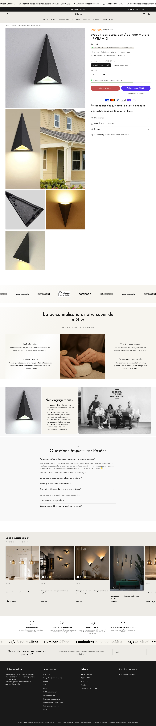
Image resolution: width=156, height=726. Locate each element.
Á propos (46, 674)
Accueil (7, 25)
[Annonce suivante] (106, 9)
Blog (45, 709)
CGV (44, 685)
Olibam (25, 722)
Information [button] (50, 669)
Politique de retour (50, 692)
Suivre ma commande (51, 706)
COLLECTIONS (86, 674)
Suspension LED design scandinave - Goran (125, 597)
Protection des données (51, 699)
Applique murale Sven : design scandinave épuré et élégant (92, 592)
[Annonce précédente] (50, 9)
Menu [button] (84, 669)
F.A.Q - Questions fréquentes (53, 678)
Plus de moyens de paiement (135, 93)
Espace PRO (85, 678)
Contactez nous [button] (128, 669)
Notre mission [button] (13, 669)
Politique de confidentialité (53, 702)
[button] (7, 14)
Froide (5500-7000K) (122, 65)
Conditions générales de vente (117, 722)
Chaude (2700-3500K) (101, 65)
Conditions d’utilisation (100, 722)
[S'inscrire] (149, 652)
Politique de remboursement (64, 722)
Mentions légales (49, 695)
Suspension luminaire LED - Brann (19, 592)
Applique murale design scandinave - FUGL (55, 592)
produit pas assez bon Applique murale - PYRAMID (26, 25)
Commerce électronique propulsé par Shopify (40, 722)
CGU (45, 688)
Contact (46, 681)
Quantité (94, 70)
